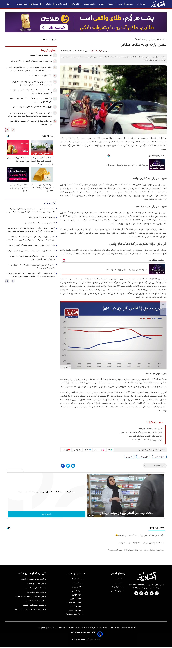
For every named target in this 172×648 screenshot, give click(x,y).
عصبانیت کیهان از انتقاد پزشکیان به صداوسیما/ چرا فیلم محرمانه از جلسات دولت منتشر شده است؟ (31, 83)
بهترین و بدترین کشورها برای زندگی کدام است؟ (145, 436)
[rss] (136, 593)
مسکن (111, 4)
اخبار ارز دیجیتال (74, 610)
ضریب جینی (159, 456)
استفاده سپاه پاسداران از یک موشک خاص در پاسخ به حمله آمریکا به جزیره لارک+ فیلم (30, 92)
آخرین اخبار (50, 203)
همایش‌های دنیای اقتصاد (33, 605)
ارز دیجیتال (36, 4)
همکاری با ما (117, 587)
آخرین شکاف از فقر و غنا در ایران (150, 428)
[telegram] (141, 593)
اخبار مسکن (76, 590)
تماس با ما (117, 583)
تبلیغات (118, 579)
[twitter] (151, 593)
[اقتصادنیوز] (146, 576)
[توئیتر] (68, 466)
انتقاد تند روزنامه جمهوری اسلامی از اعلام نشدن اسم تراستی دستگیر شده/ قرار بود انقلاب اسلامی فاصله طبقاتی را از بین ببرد (29, 69)
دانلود (65, 367)
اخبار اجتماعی (75, 606)
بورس (120, 4)
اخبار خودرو (76, 594)
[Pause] (89, 515)
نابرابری (129, 456)
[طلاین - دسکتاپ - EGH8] (86, 22)
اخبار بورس (76, 587)
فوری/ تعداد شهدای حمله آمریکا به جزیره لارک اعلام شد (31, 61)
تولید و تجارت (61, 4)
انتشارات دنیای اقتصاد (35, 601)
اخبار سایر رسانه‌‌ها (73, 614)
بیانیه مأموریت (115, 590)
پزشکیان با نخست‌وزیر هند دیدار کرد (41, 217)
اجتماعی (48, 4)
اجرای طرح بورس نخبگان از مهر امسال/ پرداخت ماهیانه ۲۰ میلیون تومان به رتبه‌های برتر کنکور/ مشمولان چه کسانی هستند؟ (31, 275)
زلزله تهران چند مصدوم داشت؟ (40, 75)
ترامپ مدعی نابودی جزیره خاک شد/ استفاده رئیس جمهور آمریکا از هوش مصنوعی (31, 100)
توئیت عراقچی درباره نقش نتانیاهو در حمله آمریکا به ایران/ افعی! (31, 245)
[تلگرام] (73, 466)
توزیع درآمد (143, 456)
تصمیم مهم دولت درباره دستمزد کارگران (40, 223)
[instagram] (146, 593)
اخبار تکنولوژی (75, 598)
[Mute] (93, 515)
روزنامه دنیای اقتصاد (35, 583)
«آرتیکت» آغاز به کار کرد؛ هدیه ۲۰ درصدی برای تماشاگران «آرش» (31, 251)
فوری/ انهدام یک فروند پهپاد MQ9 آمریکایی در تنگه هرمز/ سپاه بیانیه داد (31, 123)
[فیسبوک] (63, 466)
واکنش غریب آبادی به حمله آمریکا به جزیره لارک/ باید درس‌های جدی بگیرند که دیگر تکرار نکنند (31, 258)
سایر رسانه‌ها (22, 4)
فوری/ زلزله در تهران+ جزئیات (41, 55)
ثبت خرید (46, 514)
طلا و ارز (142, 4)
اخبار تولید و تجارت (73, 602)
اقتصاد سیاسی (89, 4)
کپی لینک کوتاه (159, 466)
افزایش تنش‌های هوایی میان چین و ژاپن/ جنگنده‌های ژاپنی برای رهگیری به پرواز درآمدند (31, 266)
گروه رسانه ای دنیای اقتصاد (32, 579)
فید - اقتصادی (96, 51)
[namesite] (157, 4)
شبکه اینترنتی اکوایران (35, 588)
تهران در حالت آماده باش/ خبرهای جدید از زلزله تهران (32, 107)
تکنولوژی (75, 4)
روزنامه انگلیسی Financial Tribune (29, 596)
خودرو (101, 4)
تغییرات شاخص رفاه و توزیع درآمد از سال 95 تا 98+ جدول (141, 432)
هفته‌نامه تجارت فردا (35, 592)
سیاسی (129, 4)
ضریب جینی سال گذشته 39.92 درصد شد (147, 440)
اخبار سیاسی (76, 583)
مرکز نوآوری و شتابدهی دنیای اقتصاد (29, 609)
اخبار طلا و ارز (76, 579)
